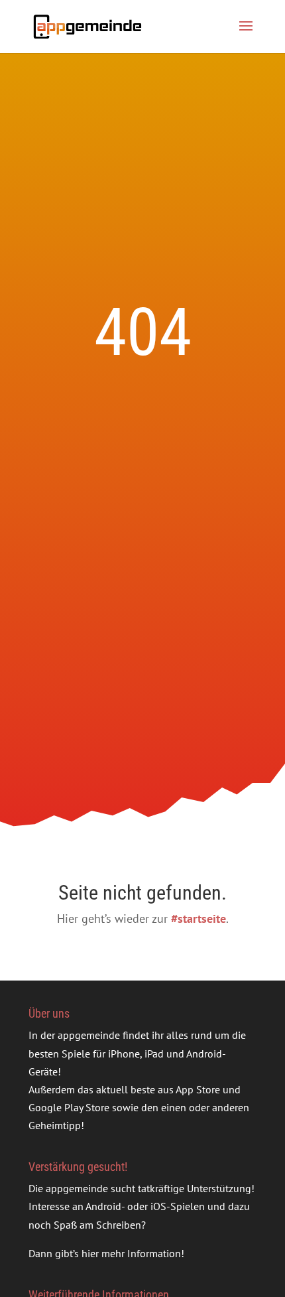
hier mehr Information (131, 1253)
